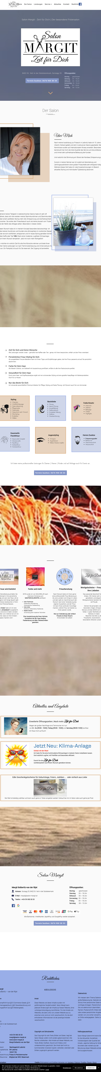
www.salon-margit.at (16, 1040)
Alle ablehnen (79, 1068)
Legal (47, 1070)
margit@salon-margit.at (29, 896)
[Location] (13, 891)
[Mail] (13, 895)
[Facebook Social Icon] (80, 4)
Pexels (89, 1062)
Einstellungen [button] (67, 1068)
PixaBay (83, 1062)
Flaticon (77, 1062)
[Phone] (13, 899)
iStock (94, 1062)
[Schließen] (98, 1067)
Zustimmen (91, 1068)
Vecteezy (71, 1062)
